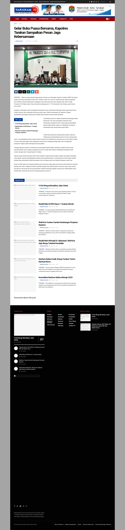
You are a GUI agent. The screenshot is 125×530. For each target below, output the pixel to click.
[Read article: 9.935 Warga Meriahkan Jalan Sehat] (25, 192)
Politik (70, 319)
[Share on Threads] (24, 91)
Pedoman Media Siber (44, 1)
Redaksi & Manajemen (28, 1)
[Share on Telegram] (32, 91)
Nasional (33, 19)
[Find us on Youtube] (91, 2)
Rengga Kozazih (44, 188)
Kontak (36, 1)
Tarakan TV (63, 19)
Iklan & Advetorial (18, 1)
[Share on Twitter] (20, 91)
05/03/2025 (28, 41)
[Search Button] (110, 1)
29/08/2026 (52, 206)
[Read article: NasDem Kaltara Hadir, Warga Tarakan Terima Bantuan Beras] (25, 266)
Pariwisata (72, 314)
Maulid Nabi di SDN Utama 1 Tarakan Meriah (56, 204)
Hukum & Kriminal (49, 322)
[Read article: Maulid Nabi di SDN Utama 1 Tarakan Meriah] (25, 211)
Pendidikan (72, 316)
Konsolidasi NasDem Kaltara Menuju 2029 (55, 277)
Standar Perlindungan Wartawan (57, 1)
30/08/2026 (52, 188)
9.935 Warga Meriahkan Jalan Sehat (26, 123)
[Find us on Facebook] (89, 2)
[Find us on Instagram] (96, 2)
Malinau (60, 319)
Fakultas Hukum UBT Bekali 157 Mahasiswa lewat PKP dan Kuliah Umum (101, 326)
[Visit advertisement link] (76, 10)
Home (17, 19)
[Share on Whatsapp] (28, 91)
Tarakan (20, 23)
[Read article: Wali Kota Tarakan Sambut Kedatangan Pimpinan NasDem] (25, 229)
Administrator (19, 41)
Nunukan (60, 323)
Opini (71, 19)
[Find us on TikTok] (93, 2)
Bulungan (49, 316)
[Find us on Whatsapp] (98, 2)
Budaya (49, 314)
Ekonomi (49, 319)
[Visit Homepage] (26, 9)
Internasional (44, 19)
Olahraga (60, 325)
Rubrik (53, 19)
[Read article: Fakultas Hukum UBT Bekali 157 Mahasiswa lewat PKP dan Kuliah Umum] (85, 327)
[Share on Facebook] (16, 91)
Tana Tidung (72, 321)
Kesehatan (61, 316)
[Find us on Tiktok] (17, 506)
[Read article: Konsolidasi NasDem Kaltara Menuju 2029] (25, 284)
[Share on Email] (37, 91)
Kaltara (24, 19)
